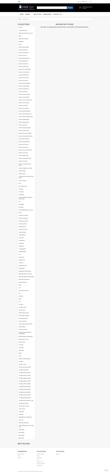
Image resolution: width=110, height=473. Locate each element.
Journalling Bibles (22, 251)
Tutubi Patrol (21, 411)
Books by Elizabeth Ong (24, 74)
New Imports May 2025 (23, 290)
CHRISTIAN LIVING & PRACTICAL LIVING (26, 177)
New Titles (37, 14)
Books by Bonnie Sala (23, 63)
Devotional (21, 189)
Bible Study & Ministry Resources (26, 33)
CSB (20, 183)
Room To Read (22, 342)
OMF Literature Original (23, 312)
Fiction (20, 212)
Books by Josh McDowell (24, 97)
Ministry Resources (23, 282)
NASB (20, 285)
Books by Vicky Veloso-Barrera (25, 150)
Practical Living (40, 461)
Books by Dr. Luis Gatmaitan (25, 69)
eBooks (19, 457)
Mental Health (21, 268)
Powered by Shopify (38, 471)
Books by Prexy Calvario (24, 130)
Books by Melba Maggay (24, 119)
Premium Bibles (22, 326)
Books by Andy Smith (23, 49)
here (72, 27)
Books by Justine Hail (23, 105)
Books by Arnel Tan (23, 55)
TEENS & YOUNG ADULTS (24, 358)
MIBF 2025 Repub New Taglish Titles (26, 276)
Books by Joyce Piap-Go (24, 102)
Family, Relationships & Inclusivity (26, 209)
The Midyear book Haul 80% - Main (26, 400)
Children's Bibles (22, 170)
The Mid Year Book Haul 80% (25, 367)
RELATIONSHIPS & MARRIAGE (26, 336)
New (20, 287)
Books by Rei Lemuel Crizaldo (25, 133)
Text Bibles (21, 361)
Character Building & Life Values (25, 168)
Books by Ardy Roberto (23, 52)
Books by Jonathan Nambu (24, 94)
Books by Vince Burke (23, 152)
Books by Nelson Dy (23, 125)
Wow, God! (21, 420)
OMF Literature (21, 454)
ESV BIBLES (21, 204)
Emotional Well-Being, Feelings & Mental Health (25, 198)
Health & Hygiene (22, 232)
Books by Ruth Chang (23, 147)
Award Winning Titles (23, 30)
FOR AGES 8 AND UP (23, 218)
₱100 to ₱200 (21, 429)
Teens (20, 356)
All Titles (20, 27)
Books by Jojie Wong (23, 91)
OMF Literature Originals (24, 315)
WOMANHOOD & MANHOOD (25, 417)
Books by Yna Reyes (23, 161)
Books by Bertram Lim (23, 61)
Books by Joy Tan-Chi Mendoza (25, 99)
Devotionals (21, 191)
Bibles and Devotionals (23, 38)
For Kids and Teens (23, 223)
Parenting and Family (23, 318)
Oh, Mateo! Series (22, 307)
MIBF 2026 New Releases (24, 279)
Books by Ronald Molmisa (24, 141)
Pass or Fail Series (23, 321)
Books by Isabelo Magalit (24, 86)
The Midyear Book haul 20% (24, 372)
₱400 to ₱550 (21, 435)
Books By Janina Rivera (24, 88)
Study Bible (21, 347)
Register (85, 1)
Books (27, 14)
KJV (19, 254)
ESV (20, 201)
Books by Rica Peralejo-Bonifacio (26, 136)
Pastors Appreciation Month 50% (25, 323)
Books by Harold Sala (23, 80)
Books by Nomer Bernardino (25, 127)
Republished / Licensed (23, 339)
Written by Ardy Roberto (24, 422)
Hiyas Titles (21, 237)
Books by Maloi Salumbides (24, 111)
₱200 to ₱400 (21, 432)
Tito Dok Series (22, 408)
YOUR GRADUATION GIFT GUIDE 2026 (26, 426)
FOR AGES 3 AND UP (23, 215)
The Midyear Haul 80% (23, 403)
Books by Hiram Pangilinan (24, 83)
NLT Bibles (21, 304)
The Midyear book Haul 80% (24, 392)
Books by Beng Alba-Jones (24, 58)
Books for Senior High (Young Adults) (25, 164)
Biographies (21, 41)
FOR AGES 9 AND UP (23, 221)
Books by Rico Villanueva (24, 138)
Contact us (57, 14)
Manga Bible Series (23, 265)
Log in (80, 1)
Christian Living (22, 173)
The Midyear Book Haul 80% (25, 375)
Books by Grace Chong (24, 77)
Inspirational (21, 243)
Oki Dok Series (22, 310)
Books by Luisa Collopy (24, 108)
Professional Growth (23, 329)
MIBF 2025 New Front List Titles (25, 273)
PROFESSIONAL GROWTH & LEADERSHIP (25, 333)
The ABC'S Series (22, 364)
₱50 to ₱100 (21, 438)
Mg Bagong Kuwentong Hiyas (25, 271)
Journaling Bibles (22, 248)
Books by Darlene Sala (23, 66)
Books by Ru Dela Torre (24, 144)
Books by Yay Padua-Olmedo (25, 158)
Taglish (20, 353)
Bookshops (47, 14)
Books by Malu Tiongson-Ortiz (25, 113)
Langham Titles (22, 260)
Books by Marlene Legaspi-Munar (26, 116)
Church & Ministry (22, 180)
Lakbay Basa (21, 257)
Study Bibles (21, 350)
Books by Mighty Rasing (24, 122)
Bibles (20, 36)
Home (22, 14)
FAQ (19, 455)
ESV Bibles (21, 207)
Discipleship (21, 194)
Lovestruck (21, 262)
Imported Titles (22, 240)
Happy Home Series (23, 229)
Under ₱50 (21, 414)
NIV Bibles (21, 296)
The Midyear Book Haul (24, 369)
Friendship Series (22, 226)
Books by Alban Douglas (24, 47)
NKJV (20, 298)
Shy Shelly (21, 344)
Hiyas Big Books (22, 234)
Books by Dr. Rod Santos (24, 72)
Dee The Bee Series (23, 186)
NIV (19, 293)
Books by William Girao (23, 155)
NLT (19, 301)
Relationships (39, 465)
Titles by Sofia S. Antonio (24, 406)
